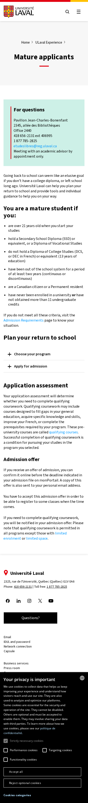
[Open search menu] (67, 11)
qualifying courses (63, 432)
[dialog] (44, 737)
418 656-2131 (23, 586)
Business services (16, 663)
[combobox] (82, 678)
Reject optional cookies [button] (25, 783)
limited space (37, 538)
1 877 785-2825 (57, 586)
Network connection (18, 646)
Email (7, 637)
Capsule (9, 651)
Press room (12, 668)
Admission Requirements (24, 320)
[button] (17, 795)
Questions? (31, 617)
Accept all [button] (16, 772)
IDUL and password (17, 642)
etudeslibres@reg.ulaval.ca (35, 146)
